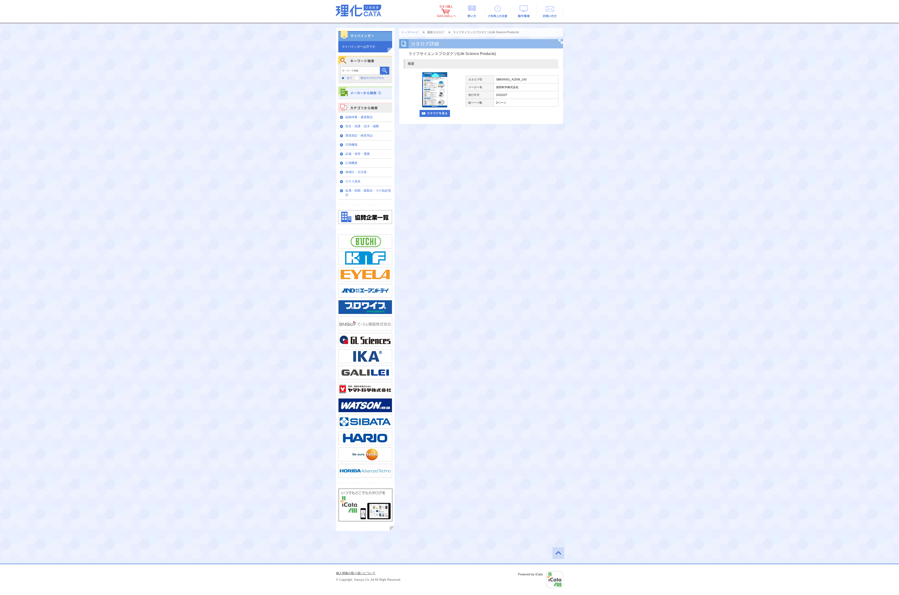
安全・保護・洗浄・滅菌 (362, 126)
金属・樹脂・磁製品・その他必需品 (368, 192)
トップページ (410, 32)
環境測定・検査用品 (359, 135)
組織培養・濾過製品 (359, 117)
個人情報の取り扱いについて (356, 573)
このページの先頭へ (558, 553)
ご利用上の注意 (498, 11)
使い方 (472, 11)
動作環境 (524, 11)
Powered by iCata (540, 579)
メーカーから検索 (365, 93)
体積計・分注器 (356, 172)
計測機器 (351, 163)
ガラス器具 (353, 181)
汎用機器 (351, 144)
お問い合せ (550, 11)
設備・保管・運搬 (357, 154)
